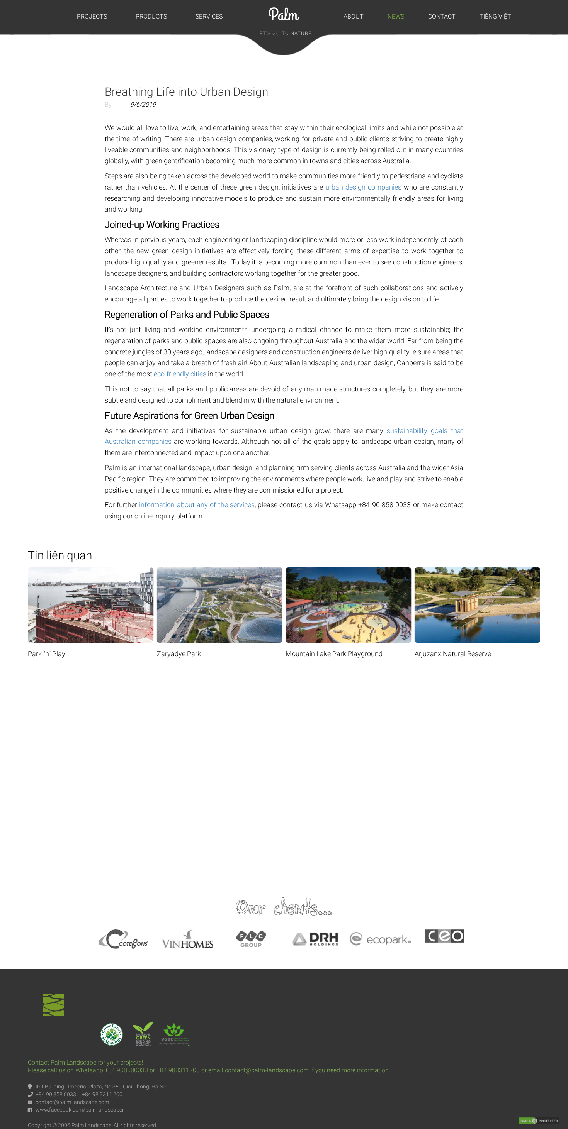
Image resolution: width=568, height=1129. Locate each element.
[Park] (91, 573)
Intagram (359, 773)
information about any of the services (196, 505)
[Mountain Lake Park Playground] (349, 573)
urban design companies (363, 187)
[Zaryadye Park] (220, 573)
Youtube (284, 773)
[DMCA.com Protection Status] (539, 1120)
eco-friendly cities (180, 374)
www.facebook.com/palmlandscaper (80, 1110)
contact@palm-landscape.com (72, 1102)
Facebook (208, 773)
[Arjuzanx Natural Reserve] (478, 573)
